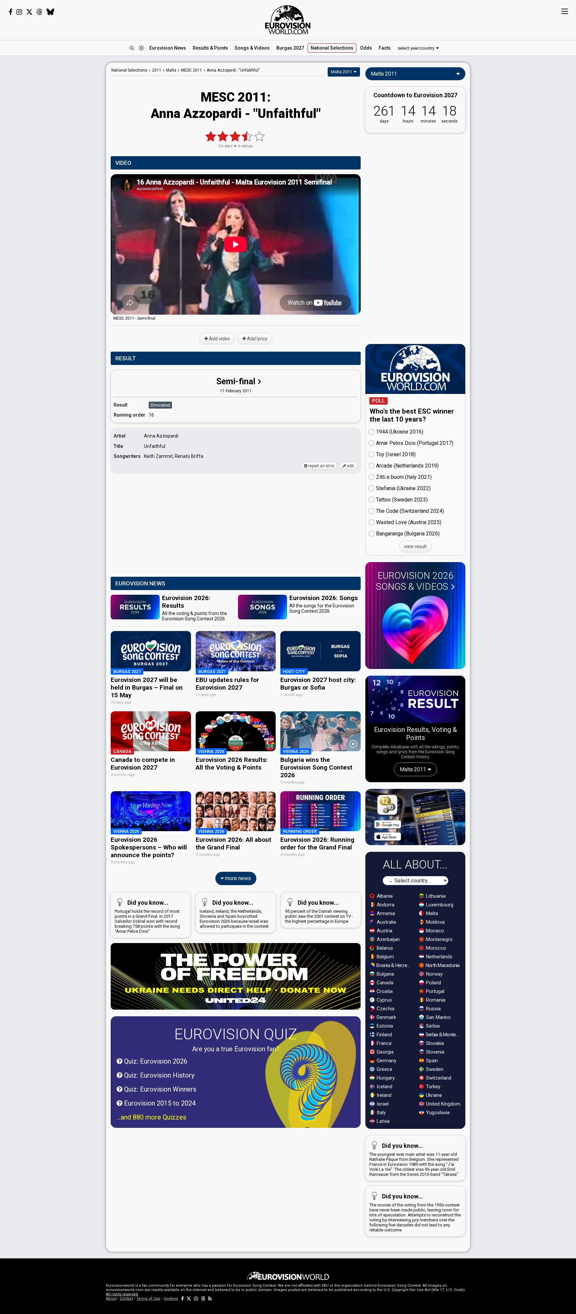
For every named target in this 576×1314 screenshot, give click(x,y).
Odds (366, 48)
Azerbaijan (387, 939)
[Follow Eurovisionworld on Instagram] (19, 12)
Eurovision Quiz (235, 1034)
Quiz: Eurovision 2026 (154, 1061)
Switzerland (438, 1078)
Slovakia (434, 1043)
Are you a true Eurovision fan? (235, 1049)
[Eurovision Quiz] (311, 1083)
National (332, 48)
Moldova (435, 922)
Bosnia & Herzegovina (394, 965)
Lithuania (435, 896)
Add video (219, 338)
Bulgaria (384, 974)
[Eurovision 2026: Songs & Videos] (415, 629)
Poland (433, 983)
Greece (383, 1069)
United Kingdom (442, 1104)
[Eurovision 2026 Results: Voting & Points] (415, 701)
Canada (384, 983)
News (167, 48)
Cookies (171, 1298)
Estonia (384, 1026)
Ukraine (433, 1095)
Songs (252, 48)
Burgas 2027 (290, 48)
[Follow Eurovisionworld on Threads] (40, 12)
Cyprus (383, 1000)
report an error (320, 466)
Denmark (385, 1017)
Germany (385, 1061)
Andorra (384, 905)
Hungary (385, 1078)
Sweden (434, 1069)
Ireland (383, 1095)
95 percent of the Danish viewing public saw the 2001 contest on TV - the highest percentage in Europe (319, 911)
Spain (431, 1061)
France (383, 1043)
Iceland (383, 1087)
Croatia (384, 991)
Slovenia (434, 1052)
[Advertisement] (53, 162)
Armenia (385, 913)
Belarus (384, 948)
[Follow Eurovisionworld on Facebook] (10, 12)
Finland (383, 1035)
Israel (382, 1104)
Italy (380, 1113)
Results (210, 48)
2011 (156, 70)
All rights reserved (122, 1294)
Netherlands (438, 957)
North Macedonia (442, 965)
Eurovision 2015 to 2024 (159, 1103)
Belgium (384, 957)
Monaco (434, 931)
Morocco (435, 948)
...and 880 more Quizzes (151, 1117)
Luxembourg (439, 905)
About (111, 1298)
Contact (126, 1298)
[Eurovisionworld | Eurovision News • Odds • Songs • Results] (288, 20)
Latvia (382, 1121)
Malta (431, 913)
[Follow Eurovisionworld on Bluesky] (50, 12)
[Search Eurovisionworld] (131, 48)
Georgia (384, 1052)
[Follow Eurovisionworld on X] (29, 12)
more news (237, 878)
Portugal (434, 991)
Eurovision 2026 (415, 581)
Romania (435, 1000)
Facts (385, 48)
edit (350, 466)
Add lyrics (256, 338)
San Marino (438, 1017)
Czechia (384, 1009)
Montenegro (439, 939)
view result (415, 546)
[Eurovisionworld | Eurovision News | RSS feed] (210, 1298)
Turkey (432, 1087)
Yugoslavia (437, 1113)
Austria (383, 931)
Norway (434, 974)
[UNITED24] (236, 976)
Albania (384, 896)
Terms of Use (148, 1298)
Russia (433, 1009)
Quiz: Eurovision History (158, 1075)
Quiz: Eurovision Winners (159, 1089)
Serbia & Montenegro (443, 1035)
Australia (385, 922)
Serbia (432, 1026)
